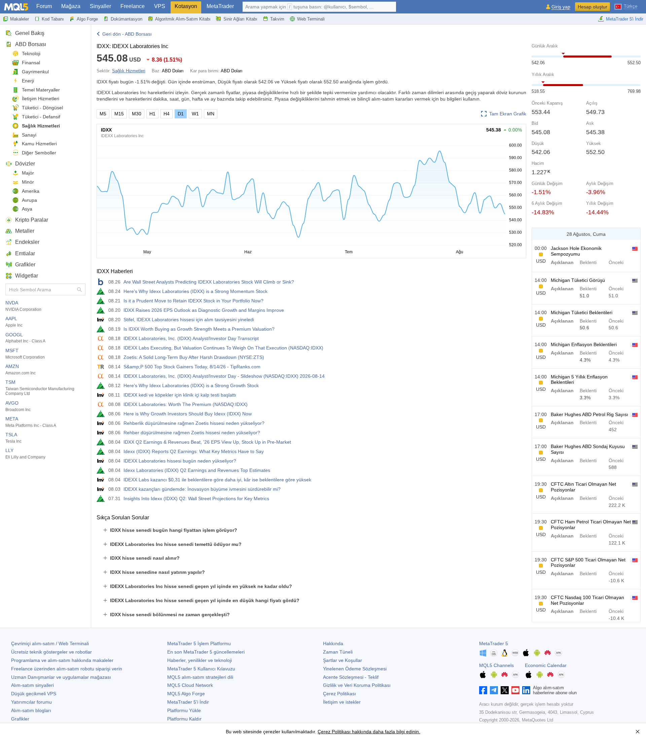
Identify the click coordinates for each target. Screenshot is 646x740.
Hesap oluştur (592, 6)
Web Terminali (311, 19)
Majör (28, 173)
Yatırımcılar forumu (31, 702)
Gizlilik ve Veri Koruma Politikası (357, 685)
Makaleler (19, 19)
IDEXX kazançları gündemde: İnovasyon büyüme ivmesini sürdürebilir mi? (202, 489)
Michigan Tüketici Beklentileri (581, 312)
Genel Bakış (29, 33)
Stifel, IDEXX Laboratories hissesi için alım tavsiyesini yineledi (188, 319)
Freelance (132, 6)
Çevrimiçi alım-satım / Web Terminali (50, 643)
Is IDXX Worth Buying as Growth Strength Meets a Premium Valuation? (199, 329)
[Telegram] (494, 690)
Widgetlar (26, 276)
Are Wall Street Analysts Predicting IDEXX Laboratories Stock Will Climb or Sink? (208, 282)
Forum (44, 6)
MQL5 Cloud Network (190, 685)
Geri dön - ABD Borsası (127, 34)
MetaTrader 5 (493, 643)
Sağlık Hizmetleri (41, 125)
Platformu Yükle (184, 710)
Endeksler (27, 242)
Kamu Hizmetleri (39, 143)
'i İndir (188, 702)
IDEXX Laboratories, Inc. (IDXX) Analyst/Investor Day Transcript (191, 338)
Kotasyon (186, 6)
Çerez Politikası (339, 693)
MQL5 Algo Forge (186, 693)
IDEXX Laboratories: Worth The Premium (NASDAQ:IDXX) (185, 404)
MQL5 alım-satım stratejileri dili (200, 677)
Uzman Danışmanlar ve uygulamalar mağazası (61, 677)
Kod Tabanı (53, 19)
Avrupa (29, 200)
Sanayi (29, 135)
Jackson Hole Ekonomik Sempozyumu (576, 251)
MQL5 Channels (496, 665)
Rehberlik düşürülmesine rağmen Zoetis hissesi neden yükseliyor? (193, 423)
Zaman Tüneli (338, 652)
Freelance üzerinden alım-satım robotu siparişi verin (66, 668)
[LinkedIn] (526, 690)
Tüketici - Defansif (41, 116)
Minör (28, 182)
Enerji (28, 80)
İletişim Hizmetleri (40, 98)
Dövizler (25, 163)
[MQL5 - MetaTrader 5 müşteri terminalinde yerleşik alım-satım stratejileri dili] (16, 7)
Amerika (30, 191)
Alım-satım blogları (31, 710)
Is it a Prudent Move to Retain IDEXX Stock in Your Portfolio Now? (193, 300)
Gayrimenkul (35, 71)
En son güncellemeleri (206, 652)
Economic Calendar (546, 665)
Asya (27, 209)
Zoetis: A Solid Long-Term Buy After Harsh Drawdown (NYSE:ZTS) (193, 357)
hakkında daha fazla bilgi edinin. (385, 731)
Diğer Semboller (39, 152)
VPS (159, 6)
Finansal (31, 62)
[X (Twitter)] (505, 690)
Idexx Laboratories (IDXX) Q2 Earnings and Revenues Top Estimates (196, 470)
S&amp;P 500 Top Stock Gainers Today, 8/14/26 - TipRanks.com (191, 366)
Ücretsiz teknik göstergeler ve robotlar (51, 652)
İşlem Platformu (199, 643)
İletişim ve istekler (342, 702)
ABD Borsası (30, 44)
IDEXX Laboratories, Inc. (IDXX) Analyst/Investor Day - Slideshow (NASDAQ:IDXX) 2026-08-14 (224, 376)
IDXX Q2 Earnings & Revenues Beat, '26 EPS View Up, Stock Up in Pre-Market (207, 442)
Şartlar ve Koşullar (342, 660)
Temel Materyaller (41, 89)
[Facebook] (483, 690)
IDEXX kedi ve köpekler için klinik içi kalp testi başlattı (179, 395)
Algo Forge (87, 19)
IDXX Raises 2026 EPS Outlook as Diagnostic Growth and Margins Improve (203, 310)
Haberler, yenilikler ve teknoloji (199, 660)
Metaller (24, 231)
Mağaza (70, 6)
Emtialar (25, 253)
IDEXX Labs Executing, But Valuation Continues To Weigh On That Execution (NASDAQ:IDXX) (223, 347)
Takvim (277, 19)
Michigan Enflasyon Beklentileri (584, 344)
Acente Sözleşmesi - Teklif (351, 677)
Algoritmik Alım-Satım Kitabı (183, 19)
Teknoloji (31, 53)
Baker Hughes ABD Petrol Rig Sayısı (589, 414)
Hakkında (333, 643)
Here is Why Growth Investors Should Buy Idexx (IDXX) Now (187, 413)
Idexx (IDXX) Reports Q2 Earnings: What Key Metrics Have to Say (193, 451)
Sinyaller (100, 6)
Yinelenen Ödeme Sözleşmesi (355, 668)
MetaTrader (220, 6)
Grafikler (25, 264)
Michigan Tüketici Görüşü (578, 280)
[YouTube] (515, 690)
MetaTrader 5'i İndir (624, 19)
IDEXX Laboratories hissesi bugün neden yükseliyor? (179, 461)
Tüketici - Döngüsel (42, 107)
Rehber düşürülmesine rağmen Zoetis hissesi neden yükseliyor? (191, 432)
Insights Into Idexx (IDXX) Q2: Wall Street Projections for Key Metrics (196, 498)
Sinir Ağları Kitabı (240, 19)
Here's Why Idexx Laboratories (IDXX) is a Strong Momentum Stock (195, 291)
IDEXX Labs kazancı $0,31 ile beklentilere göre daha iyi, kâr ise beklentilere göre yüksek (217, 479)
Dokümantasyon (126, 19)
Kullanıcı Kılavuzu (201, 668)
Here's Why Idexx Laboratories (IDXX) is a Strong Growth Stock (191, 385)
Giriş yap (560, 6)
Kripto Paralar (31, 220)
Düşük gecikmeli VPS (33, 693)
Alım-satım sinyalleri (32, 685)
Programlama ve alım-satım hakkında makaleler (62, 660)
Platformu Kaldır (184, 719)
